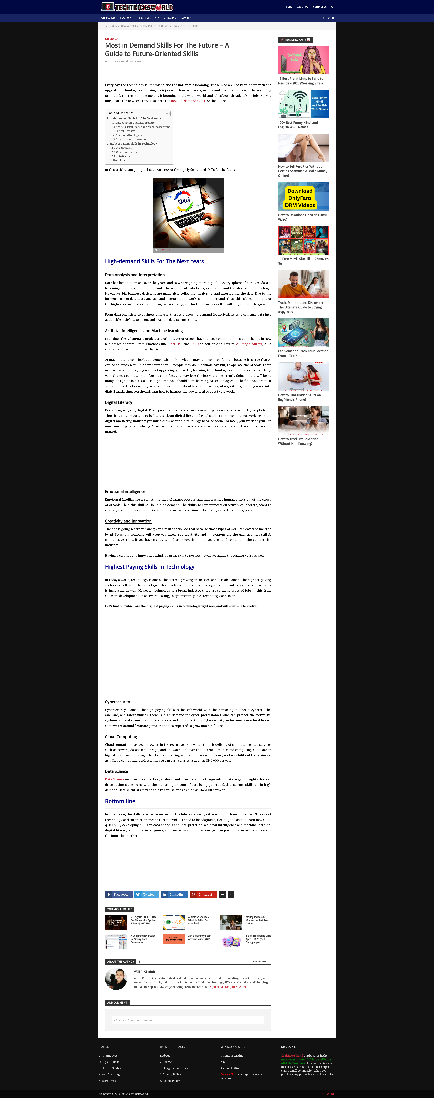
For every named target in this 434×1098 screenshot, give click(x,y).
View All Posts (260, 961)
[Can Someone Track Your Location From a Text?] (303, 332)
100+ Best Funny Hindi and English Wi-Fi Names (298, 125)
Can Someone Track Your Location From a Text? (303, 353)
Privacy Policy (172, 1074)
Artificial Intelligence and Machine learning (143, 126)
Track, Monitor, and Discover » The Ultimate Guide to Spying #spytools (300, 307)
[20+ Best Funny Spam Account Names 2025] (174, 939)
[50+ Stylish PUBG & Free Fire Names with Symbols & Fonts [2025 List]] (116, 922)
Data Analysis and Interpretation (135, 122)
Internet (111, 38)
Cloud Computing (127, 152)
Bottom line (117, 160)
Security (185, 17)
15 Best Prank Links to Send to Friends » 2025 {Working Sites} (300, 81)
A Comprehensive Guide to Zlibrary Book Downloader (143, 939)
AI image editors (249, 344)
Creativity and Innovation (131, 139)
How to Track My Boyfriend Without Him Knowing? (298, 441)
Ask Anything (111, 1074)
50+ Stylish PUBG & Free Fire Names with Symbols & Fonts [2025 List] (143, 920)
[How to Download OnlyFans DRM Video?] (303, 196)
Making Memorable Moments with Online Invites (257, 920)
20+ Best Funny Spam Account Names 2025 (199, 937)
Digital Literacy (125, 131)
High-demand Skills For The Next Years (135, 118)
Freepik (166, 250)
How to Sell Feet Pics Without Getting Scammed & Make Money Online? (302, 171)
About (166, 1055)
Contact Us (320, 6)
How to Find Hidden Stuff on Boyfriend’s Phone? (299, 397)
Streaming (170, 17)
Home (289, 6)
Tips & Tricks (143, 17)
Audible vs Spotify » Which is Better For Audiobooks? (198, 920)
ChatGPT (175, 344)
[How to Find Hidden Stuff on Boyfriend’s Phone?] (303, 376)
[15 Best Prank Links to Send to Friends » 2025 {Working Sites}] (303, 60)
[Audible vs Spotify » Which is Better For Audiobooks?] (174, 922)
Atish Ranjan (116, 61)
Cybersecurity (124, 147)
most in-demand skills (188, 101)
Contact (168, 1062)
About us (302, 6)
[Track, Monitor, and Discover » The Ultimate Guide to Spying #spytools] (303, 284)
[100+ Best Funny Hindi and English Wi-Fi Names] (303, 103)
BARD (194, 344)
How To (124, 17)
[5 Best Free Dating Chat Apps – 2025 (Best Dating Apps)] (231, 941)
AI (156, 17)
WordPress (109, 1080)
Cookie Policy (171, 1080)
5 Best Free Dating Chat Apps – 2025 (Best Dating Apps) (258, 939)
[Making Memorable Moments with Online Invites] (231, 922)
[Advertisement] (188, 75)
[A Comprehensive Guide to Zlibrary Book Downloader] (116, 941)
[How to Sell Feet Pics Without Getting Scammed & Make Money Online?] (303, 147)
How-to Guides (111, 1068)
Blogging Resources (175, 1068)
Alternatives (108, 17)
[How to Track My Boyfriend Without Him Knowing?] (303, 420)
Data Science (124, 156)
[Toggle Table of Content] (166, 113)
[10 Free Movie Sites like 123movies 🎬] (303, 240)
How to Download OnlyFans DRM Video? (302, 217)
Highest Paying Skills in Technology (133, 143)
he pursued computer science (228, 987)
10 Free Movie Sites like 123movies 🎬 (303, 261)
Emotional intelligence (130, 135)
